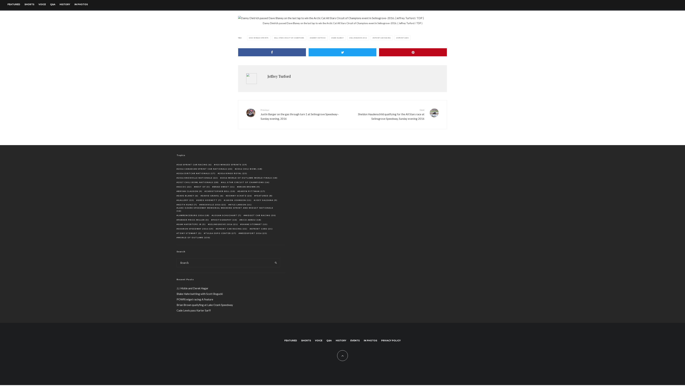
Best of (203, 187)
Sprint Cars (403, 38)
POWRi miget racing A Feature (195, 299)
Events (355, 340)
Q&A (52, 4)
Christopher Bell (220, 191)
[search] (276, 263)
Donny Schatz (239, 196)
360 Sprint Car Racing (195, 165)
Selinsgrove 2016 (359, 38)
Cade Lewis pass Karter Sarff (194, 310)
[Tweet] (342, 52)
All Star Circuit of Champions (289, 38)
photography (225, 220)
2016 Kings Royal (233, 173)
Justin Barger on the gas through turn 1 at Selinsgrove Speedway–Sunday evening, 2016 (300, 114)
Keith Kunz (187, 205)
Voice (42, 4)
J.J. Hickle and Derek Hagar (192, 288)
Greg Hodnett (210, 200)
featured (264, 196)
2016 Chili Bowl (249, 169)
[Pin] (413, 52)
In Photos (81, 4)
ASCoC (185, 187)
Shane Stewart (255, 224)
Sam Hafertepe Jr (192, 224)
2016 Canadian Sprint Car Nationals (205, 169)
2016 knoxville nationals (198, 178)
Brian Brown (249, 187)
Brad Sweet (224, 187)
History (65, 4)
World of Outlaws (194, 237)
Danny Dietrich (318, 38)
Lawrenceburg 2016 (193, 215)
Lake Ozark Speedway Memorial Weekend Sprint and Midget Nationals (225, 209)
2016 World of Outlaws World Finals (250, 178)
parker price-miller (193, 220)
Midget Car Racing (260, 215)
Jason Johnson (238, 200)
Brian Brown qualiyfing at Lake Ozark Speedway (205, 304)
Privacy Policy (391, 340)
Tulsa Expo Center (220, 233)
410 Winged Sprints (259, 38)
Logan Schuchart (227, 215)
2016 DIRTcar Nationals (196, 173)
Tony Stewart (190, 233)
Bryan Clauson (190, 191)
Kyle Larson (241, 205)
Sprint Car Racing (382, 38)
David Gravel (213, 196)
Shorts (29, 4)
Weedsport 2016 (253, 233)
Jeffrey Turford (279, 76)
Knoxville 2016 (213, 205)
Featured (13, 4)
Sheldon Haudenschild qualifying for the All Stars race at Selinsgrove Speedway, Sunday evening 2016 (391, 114)
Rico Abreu (251, 220)
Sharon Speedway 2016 (196, 229)
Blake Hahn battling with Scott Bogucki (200, 293)
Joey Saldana (266, 200)
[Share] (272, 52)
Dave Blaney (338, 38)
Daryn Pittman (252, 191)
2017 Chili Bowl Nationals (198, 182)
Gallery (186, 200)
